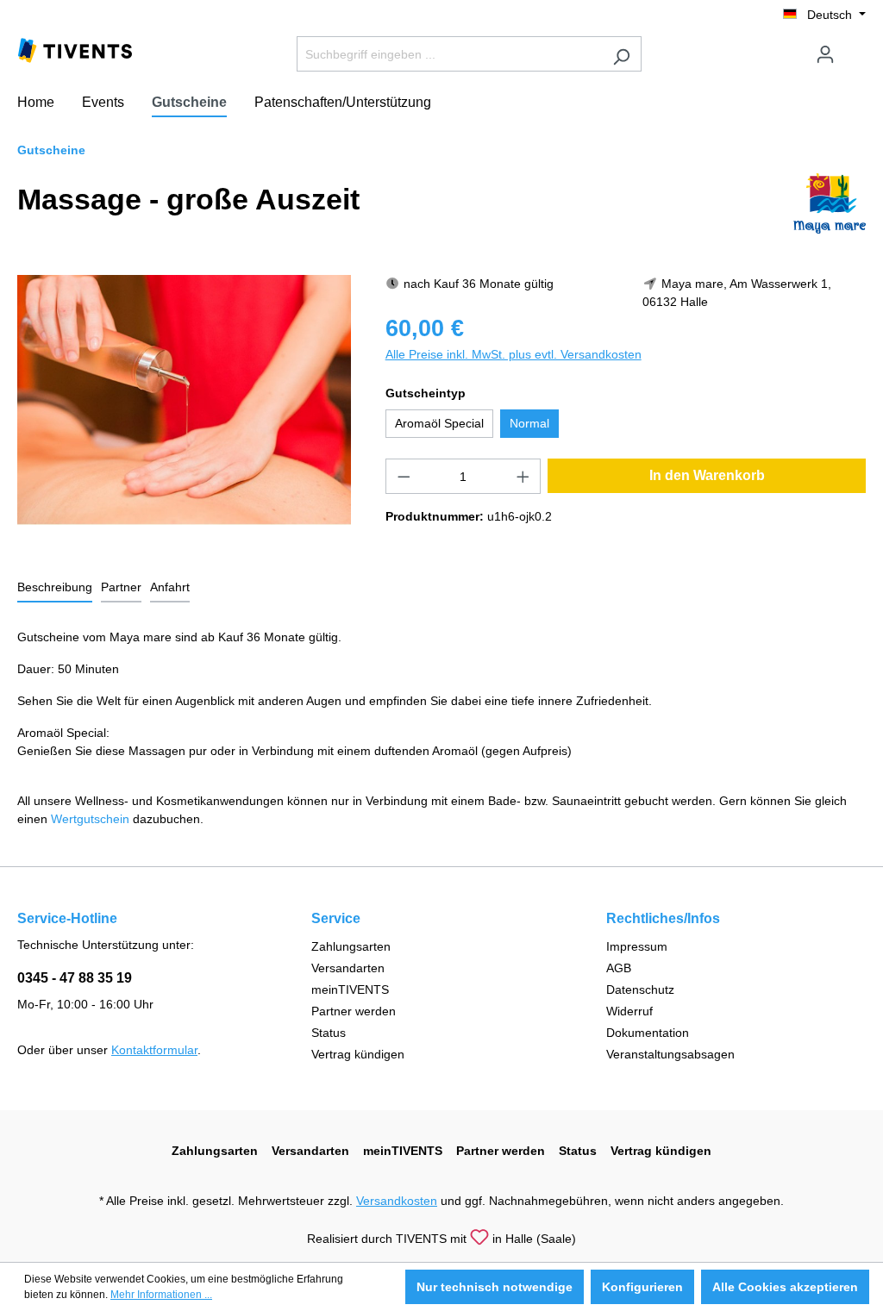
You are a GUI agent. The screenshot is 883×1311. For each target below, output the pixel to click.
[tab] (54, 588)
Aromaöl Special (439, 423)
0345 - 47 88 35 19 (74, 978)
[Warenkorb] (855, 47)
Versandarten (348, 968)
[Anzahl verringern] (403, 476)
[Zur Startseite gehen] (75, 49)
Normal (529, 423)
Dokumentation (647, 1032)
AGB (618, 968)
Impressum (636, 946)
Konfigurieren (642, 1287)
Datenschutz (640, 989)
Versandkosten (396, 1201)
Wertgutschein (90, 819)
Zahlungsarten (351, 946)
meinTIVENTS (350, 989)
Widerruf (629, 1011)
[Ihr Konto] (825, 54)
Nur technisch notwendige (494, 1287)
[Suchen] (621, 54)
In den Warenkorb (707, 475)
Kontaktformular (154, 1050)
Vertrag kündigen (357, 1054)
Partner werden (353, 1011)
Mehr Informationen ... (161, 1295)
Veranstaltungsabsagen (670, 1054)
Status (328, 1032)
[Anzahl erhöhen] (523, 476)
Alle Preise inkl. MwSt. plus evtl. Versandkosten (513, 354)
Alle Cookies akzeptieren (785, 1287)
